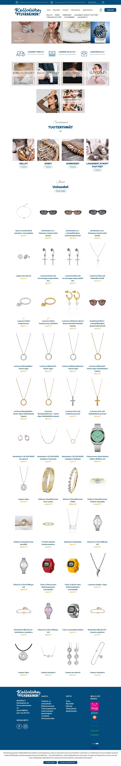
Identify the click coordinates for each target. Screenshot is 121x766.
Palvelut (65, 10)
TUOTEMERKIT (69, 17)
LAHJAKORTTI (82, 17)
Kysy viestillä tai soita (97, 54)
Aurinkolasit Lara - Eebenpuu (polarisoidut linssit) (97, 233)
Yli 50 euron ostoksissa (35, 54)
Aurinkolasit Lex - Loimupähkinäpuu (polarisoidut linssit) (73, 233)
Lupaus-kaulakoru (48, 672)
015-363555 (82, 2)
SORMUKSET (67, 15)
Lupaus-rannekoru (97, 672)
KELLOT (50, 15)
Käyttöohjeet (46, 714)
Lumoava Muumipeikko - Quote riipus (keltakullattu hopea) (23, 413)
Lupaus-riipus (23, 499)
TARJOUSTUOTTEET (54, 17)
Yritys (49, 10)
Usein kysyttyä (47, 711)
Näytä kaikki (60, 191)
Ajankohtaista (87, 10)
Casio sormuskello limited (72, 630)
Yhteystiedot (75, 10)
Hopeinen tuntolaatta (72, 542)
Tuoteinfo (45, 716)
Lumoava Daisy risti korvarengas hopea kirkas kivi (48, 278)
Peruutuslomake (47, 718)
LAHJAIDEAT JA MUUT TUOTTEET (86, 15)
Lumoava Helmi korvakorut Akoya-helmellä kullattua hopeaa (73, 323)
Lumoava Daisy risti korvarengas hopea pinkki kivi (72, 278)
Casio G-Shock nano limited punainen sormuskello (48, 587)
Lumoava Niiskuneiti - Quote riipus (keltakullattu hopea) (97, 368)
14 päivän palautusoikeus (67, 54)
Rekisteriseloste (47, 706)
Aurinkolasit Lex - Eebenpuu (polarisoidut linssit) (48, 233)
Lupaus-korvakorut (23, 276)
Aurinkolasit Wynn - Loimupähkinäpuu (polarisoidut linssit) (97, 323)
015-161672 (45, 2)
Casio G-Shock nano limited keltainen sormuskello (73, 587)
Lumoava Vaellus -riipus (97, 585)
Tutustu (23, 167)
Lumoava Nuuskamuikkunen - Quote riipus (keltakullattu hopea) (48, 413)
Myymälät (56, 10)
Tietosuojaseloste (48, 709)
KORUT (57, 15)
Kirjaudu (110, 10)
